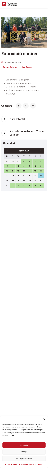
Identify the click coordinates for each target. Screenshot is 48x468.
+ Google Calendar (9, 67)
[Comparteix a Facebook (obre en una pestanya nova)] (26, 106)
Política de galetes (11, 464)
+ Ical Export (26, 67)
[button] (44, 419)
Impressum (39, 464)
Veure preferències (24, 458)
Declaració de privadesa (26, 464)
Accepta (24, 445)
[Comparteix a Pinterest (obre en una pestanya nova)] (33, 106)
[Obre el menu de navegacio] (44, 4)
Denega (24, 451)
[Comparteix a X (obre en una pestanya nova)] (19, 106)
